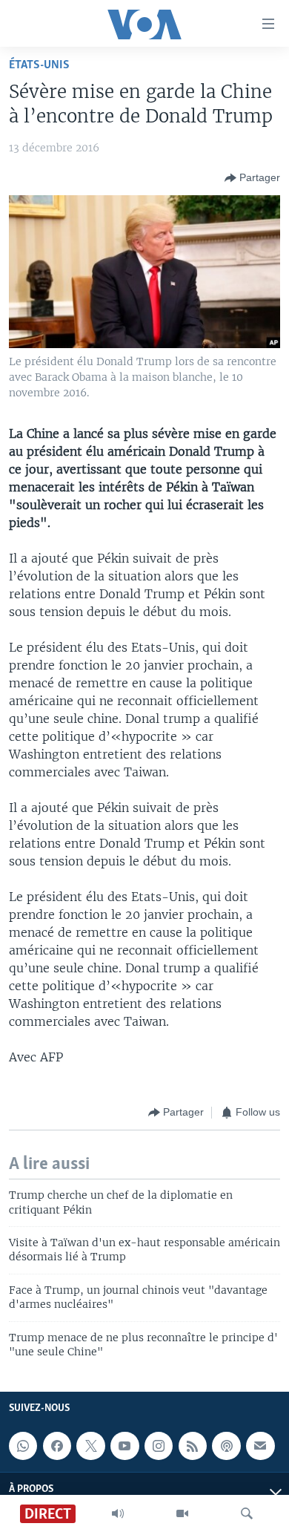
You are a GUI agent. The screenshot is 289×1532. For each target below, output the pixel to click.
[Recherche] (247, 1513)
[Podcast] (226, 1447)
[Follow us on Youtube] (124, 1447)
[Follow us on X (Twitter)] (90, 1447)
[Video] (182, 1513)
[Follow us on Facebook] (57, 1447)
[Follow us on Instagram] (158, 1447)
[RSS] (193, 1447)
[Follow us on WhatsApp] (23, 1447)
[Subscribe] (260, 1447)
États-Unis (39, 65)
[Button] (252, 178)
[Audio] (118, 1513)
